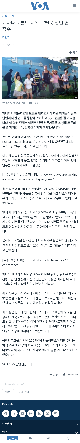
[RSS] (39, 413)
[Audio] (49, 438)
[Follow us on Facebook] (5, 413)
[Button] (73, 52)
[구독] (55, 413)
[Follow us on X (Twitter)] (14, 413)
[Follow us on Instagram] (30, 413)
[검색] (67, 438)
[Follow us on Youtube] (22, 413)
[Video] (30, 438)
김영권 (5, 37)
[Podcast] (47, 413)
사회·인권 (8, 16)
